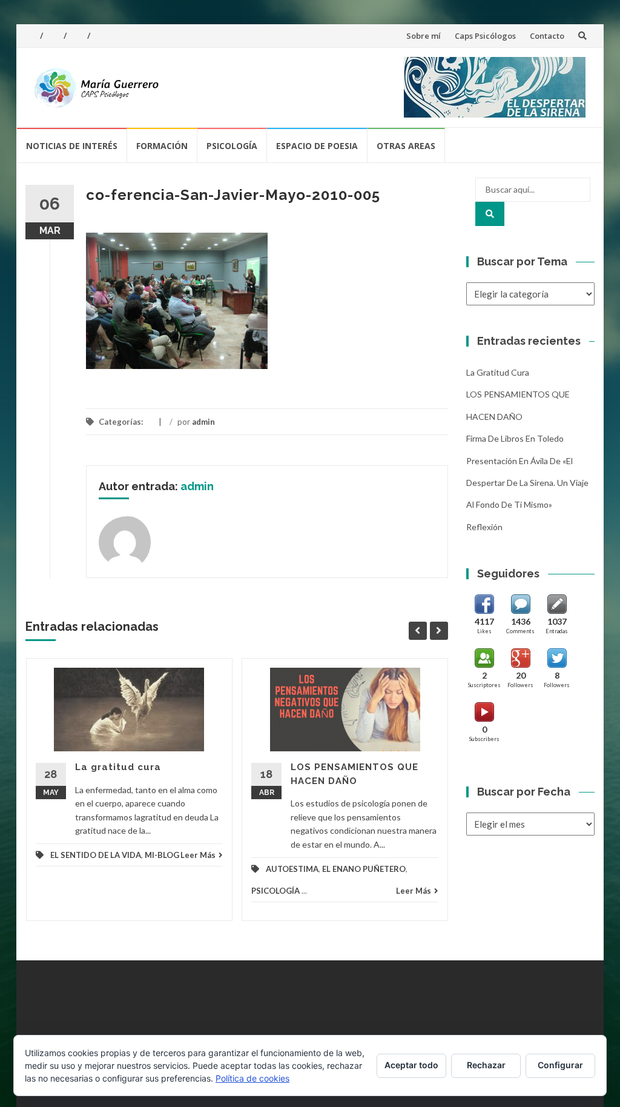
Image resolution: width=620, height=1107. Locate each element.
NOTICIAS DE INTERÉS (71, 145)
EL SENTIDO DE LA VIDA (95, 855)
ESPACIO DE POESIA (317, 145)
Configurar (560, 1065)
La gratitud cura (118, 767)
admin (203, 422)
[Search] (489, 214)
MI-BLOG (162, 855)
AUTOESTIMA (292, 869)
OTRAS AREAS (406, 145)
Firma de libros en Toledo (515, 438)
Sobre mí (423, 35)
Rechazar (486, 1065)
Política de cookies (252, 1078)
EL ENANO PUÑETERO (364, 869)
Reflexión (484, 527)
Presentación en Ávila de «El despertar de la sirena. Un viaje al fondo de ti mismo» (527, 483)
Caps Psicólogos (485, 35)
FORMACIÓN (162, 145)
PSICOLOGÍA (231, 145)
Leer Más (198, 855)
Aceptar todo (411, 1065)
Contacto (547, 35)
